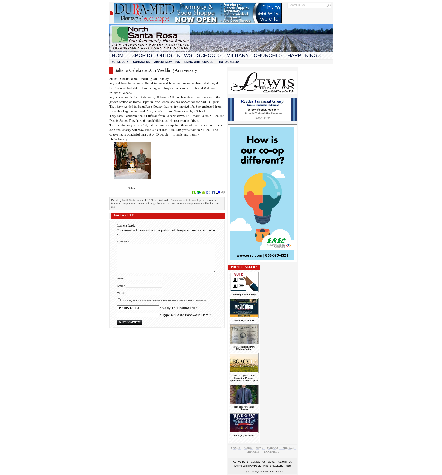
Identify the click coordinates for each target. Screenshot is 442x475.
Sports (141, 55)
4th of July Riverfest (244, 435)
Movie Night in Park (244, 320)
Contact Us (141, 62)
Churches (268, 55)
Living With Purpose (198, 62)
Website (121, 293)
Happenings (304, 55)
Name (121, 278)
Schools (209, 55)
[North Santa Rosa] (221, 50)
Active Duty (120, 62)
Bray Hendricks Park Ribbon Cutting (244, 348)
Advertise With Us (167, 62)
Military (237, 55)
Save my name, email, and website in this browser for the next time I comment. (164, 300)
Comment (123, 241)
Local (192, 200)
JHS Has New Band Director (244, 408)
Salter (131, 188)
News (184, 55)
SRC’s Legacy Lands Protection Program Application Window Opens (244, 378)
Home (119, 55)
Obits (164, 55)
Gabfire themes (274, 471)
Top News (202, 200)
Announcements (179, 200)
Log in (247, 471)
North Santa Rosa (131, 200)
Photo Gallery (229, 62)
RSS (288, 466)
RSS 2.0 (165, 203)
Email (121, 285)
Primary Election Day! (244, 294)
